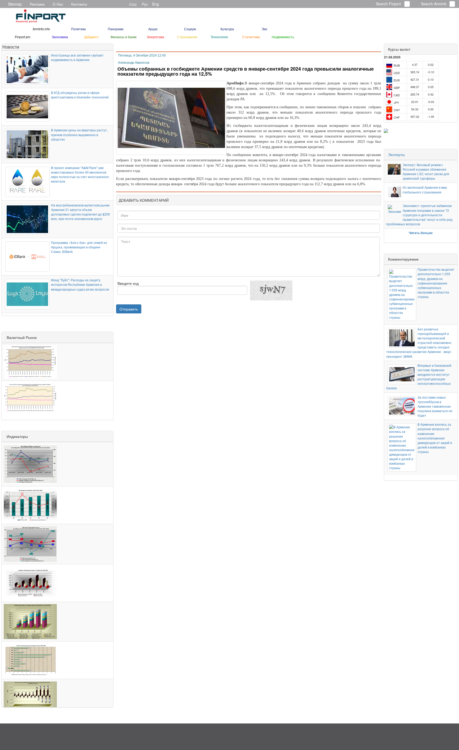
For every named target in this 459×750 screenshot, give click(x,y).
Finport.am (22, 37)
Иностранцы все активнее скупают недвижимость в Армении (77, 57)
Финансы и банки (123, 37)
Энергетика (155, 37)
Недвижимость (283, 37)
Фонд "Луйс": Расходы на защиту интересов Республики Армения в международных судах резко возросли (80, 284)
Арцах (153, 29)
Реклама (37, 4)
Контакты (79, 4)
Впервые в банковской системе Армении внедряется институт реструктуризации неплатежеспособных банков (418, 376)
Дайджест (91, 37)
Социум (190, 29)
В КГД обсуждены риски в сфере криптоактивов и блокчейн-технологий (80, 94)
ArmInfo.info (41, 29)
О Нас (58, 4)
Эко (264, 29)
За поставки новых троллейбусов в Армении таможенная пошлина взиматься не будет (435, 406)
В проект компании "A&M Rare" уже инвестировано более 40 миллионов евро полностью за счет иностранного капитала (80, 174)
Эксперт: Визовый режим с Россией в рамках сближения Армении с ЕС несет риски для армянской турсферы (426, 171)
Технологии (219, 37)
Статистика (251, 37)
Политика (78, 29)
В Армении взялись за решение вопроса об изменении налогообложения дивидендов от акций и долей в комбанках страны (435, 438)
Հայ (133, 4)
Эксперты (396, 154)
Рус (145, 4)
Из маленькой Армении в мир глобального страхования (425, 189)
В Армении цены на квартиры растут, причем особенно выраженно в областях (79, 134)
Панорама (116, 29)
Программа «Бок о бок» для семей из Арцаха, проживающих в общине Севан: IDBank (79, 247)
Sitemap (15, 4)
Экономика (60, 37)
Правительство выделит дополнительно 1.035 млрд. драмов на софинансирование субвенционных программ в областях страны (436, 283)
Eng (155, 4)
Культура (227, 29)
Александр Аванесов (133, 62)
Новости (10, 47)
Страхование (187, 37)
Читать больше (421, 232)
